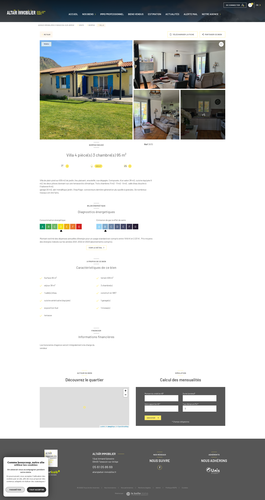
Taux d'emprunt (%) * (190, 404)
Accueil (73, 14)
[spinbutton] (199, 408)
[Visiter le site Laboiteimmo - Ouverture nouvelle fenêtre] (137, 494)
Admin (158, 488)
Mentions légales (144, 488)
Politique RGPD (171, 488)
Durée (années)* (189, 394)
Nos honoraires (110, 488)
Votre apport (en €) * (152, 404)
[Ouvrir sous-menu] (95, 14)
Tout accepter (36, 489)
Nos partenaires (127, 488)
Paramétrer (15, 489)
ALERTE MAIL (191, 14)
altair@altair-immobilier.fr (104, 472)
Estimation (154, 14)
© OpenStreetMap (122, 426)
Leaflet (102, 426)
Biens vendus (136, 14)
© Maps (110, 426)
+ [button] (125, 390)
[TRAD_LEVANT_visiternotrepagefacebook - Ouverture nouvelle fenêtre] (159, 467)
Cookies (185, 488)
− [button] (125, 394)
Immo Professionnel (112, 14)
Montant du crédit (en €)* (154, 394)
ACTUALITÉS (172, 14)
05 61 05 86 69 (102, 467)
